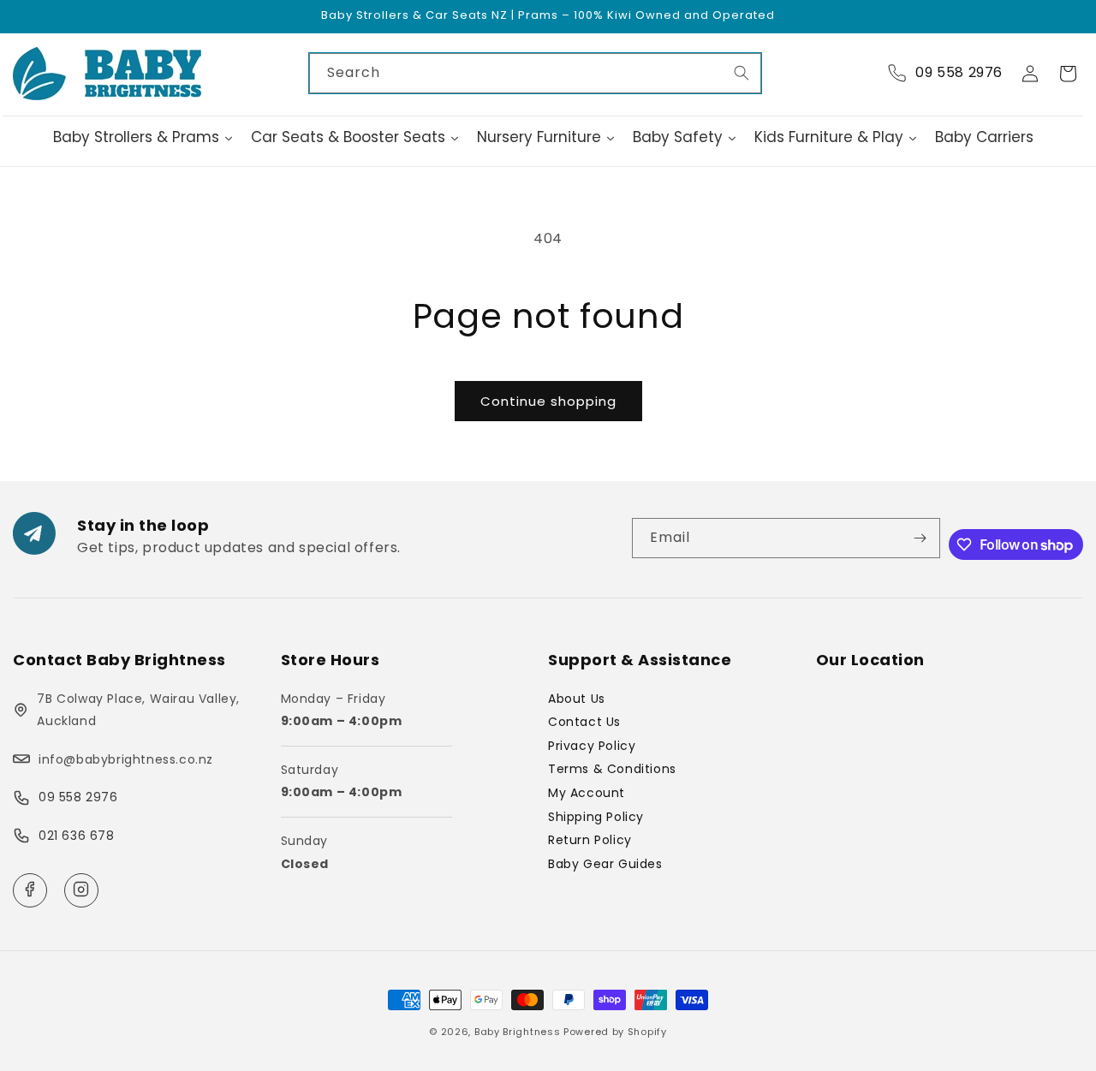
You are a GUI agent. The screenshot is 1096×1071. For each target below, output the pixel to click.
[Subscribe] (920, 538)
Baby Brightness (517, 1031)
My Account (586, 792)
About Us (576, 698)
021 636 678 (77, 835)
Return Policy (590, 839)
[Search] (741, 73)
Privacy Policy (591, 745)
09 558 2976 (78, 797)
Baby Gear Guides (605, 863)
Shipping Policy (596, 816)
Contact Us (584, 721)
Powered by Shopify (615, 1031)
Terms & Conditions (612, 768)
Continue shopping (548, 401)
